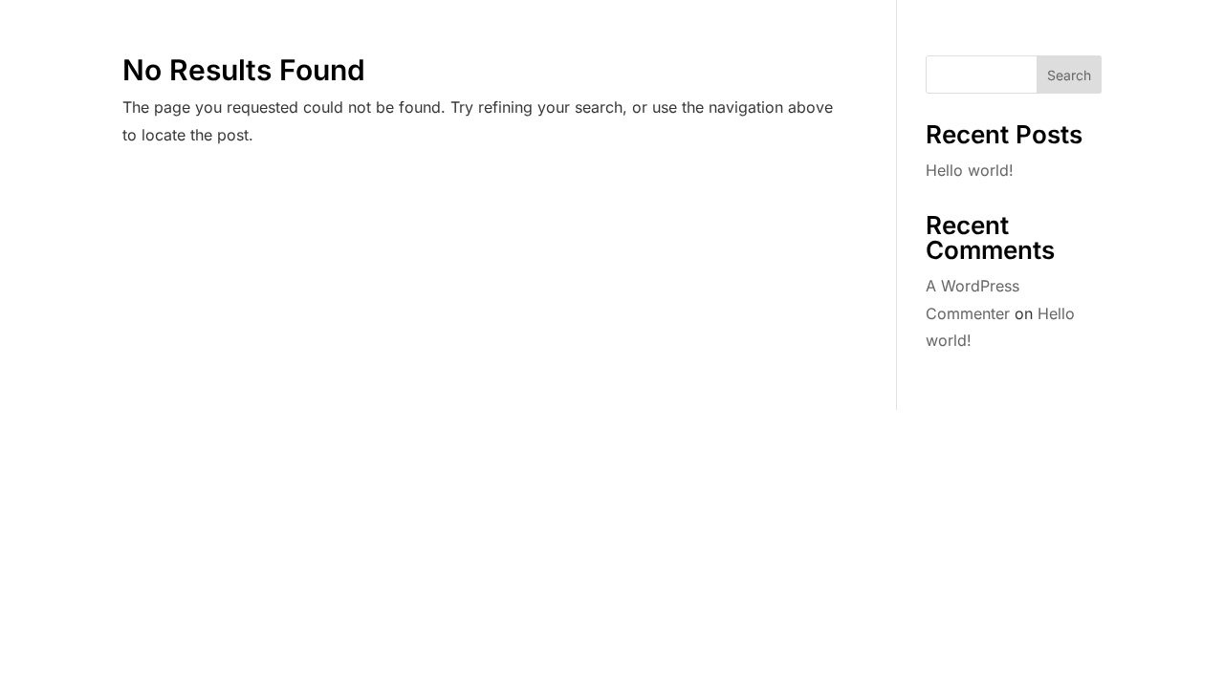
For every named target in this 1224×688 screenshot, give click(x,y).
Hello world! (970, 170)
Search (1069, 75)
